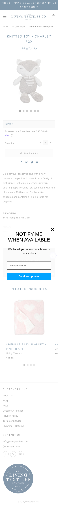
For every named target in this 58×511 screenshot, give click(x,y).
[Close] (52, 229)
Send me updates (29, 276)
